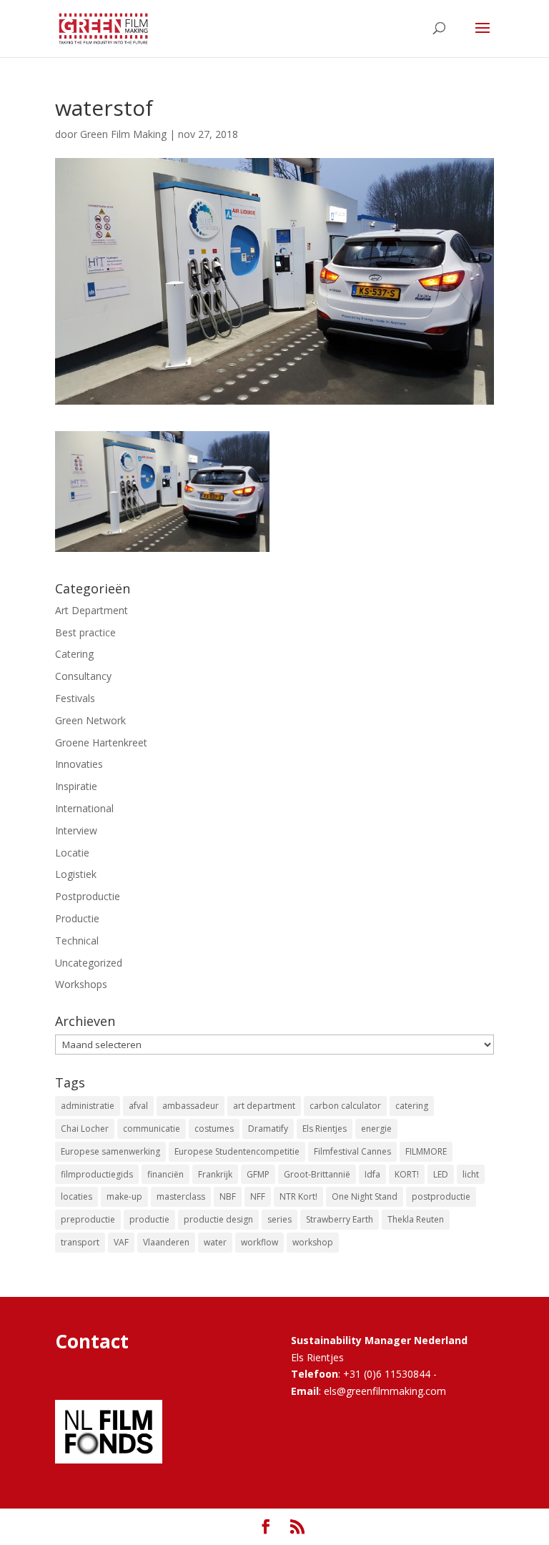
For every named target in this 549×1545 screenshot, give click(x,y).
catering (411, 1106)
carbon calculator (345, 1106)
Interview (76, 830)
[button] (162, 491)
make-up (124, 1196)
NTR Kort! (298, 1196)
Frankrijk (215, 1174)
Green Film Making (123, 134)
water (215, 1242)
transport (80, 1242)
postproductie (441, 1196)
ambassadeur (190, 1106)
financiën (165, 1174)
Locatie (72, 852)
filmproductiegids (97, 1174)
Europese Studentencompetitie (237, 1151)
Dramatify (268, 1128)
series (279, 1219)
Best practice (85, 632)
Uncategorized (88, 962)
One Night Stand (364, 1196)
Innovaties (79, 764)
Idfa (372, 1174)
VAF (121, 1242)
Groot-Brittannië (317, 1174)
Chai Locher (85, 1128)
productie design (218, 1219)
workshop (312, 1242)
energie (376, 1128)
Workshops (81, 984)
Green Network (90, 720)
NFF (257, 1196)
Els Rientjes (324, 1128)
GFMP (258, 1174)
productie (149, 1219)
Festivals (75, 698)
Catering (74, 654)
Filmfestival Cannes (352, 1151)
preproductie (88, 1219)
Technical (77, 940)
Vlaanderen (166, 1242)
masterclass (181, 1196)
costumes (214, 1128)
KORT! (407, 1174)
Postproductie (87, 896)
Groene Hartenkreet (101, 742)
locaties (76, 1196)
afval (138, 1106)
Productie (77, 918)
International (84, 808)
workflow (259, 1242)
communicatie (151, 1128)
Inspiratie (76, 786)
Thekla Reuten (415, 1219)
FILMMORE (426, 1151)
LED (440, 1174)
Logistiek (76, 874)
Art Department (91, 610)
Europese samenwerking (110, 1151)
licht (471, 1174)
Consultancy (83, 676)
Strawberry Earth (339, 1219)
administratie (87, 1106)
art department (264, 1106)
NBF (227, 1196)
